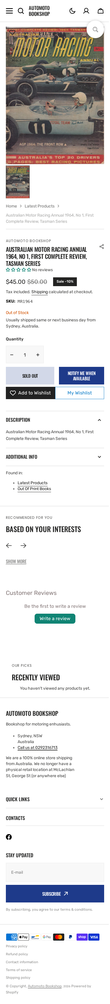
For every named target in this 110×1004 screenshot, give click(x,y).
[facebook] (8, 837)
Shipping (39, 291)
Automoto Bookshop (28, 240)
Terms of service (19, 970)
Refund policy (17, 954)
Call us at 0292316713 (37, 747)
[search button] (20, 10)
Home (11, 206)
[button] (72, 11)
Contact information (22, 962)
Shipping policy (18, 978)
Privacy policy (16, 946)
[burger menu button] (9, 10)
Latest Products (33, 482)
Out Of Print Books (34, 488)
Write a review (55, 618)
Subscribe (49, 893)
